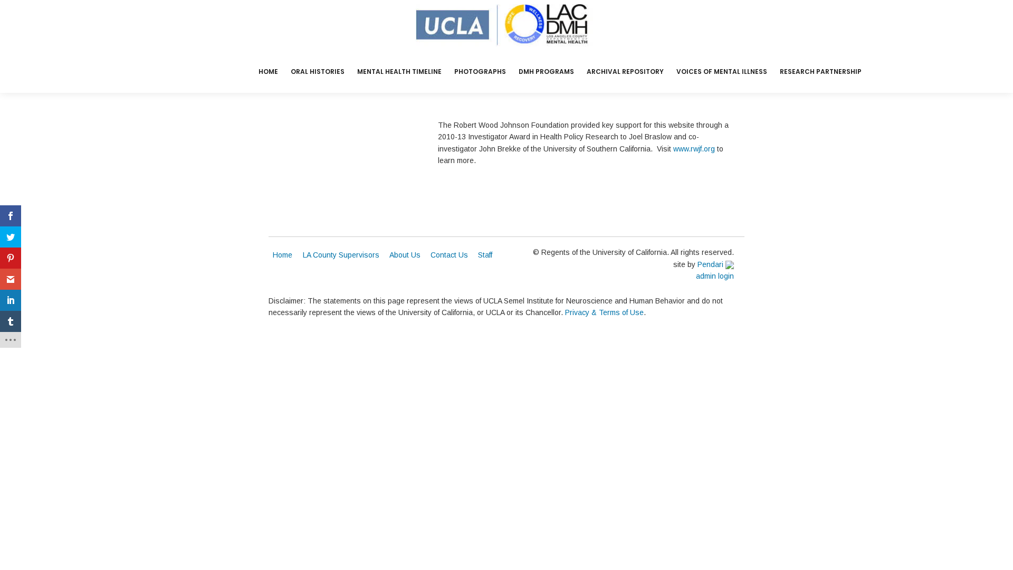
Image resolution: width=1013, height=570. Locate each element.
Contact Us (449, 255)
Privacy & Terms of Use (604, 312)
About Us (405, 255)
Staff (485, 255)
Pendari (711, 264)
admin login (715, 276)
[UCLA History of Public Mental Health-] (507, 25)
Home (282, 255)
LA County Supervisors (341, 255)
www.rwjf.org (694, 149)
